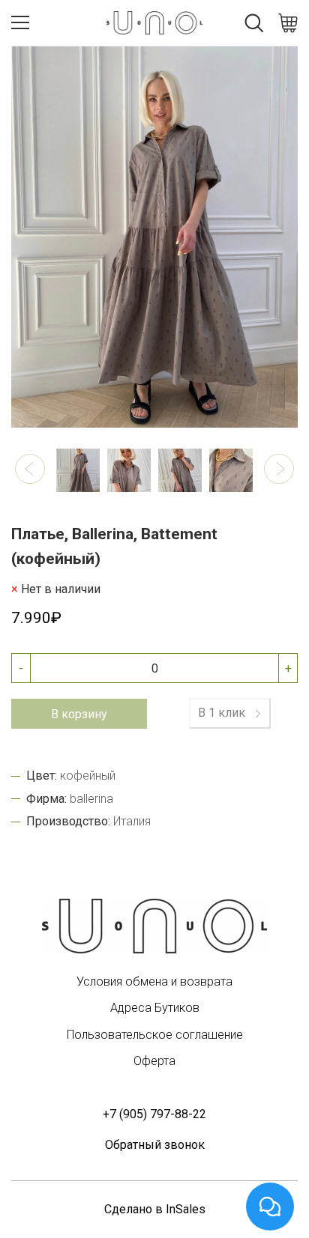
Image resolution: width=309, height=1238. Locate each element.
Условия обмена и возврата (154, 981)
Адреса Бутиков (155, 1008)
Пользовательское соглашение (155, 1035)
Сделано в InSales (155, 1209)
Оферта (155, 1061)
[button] (30, 469)
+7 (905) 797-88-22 (154, 1114)
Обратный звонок (155, 1145)
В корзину (79, 714)
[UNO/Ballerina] (154, 926)
